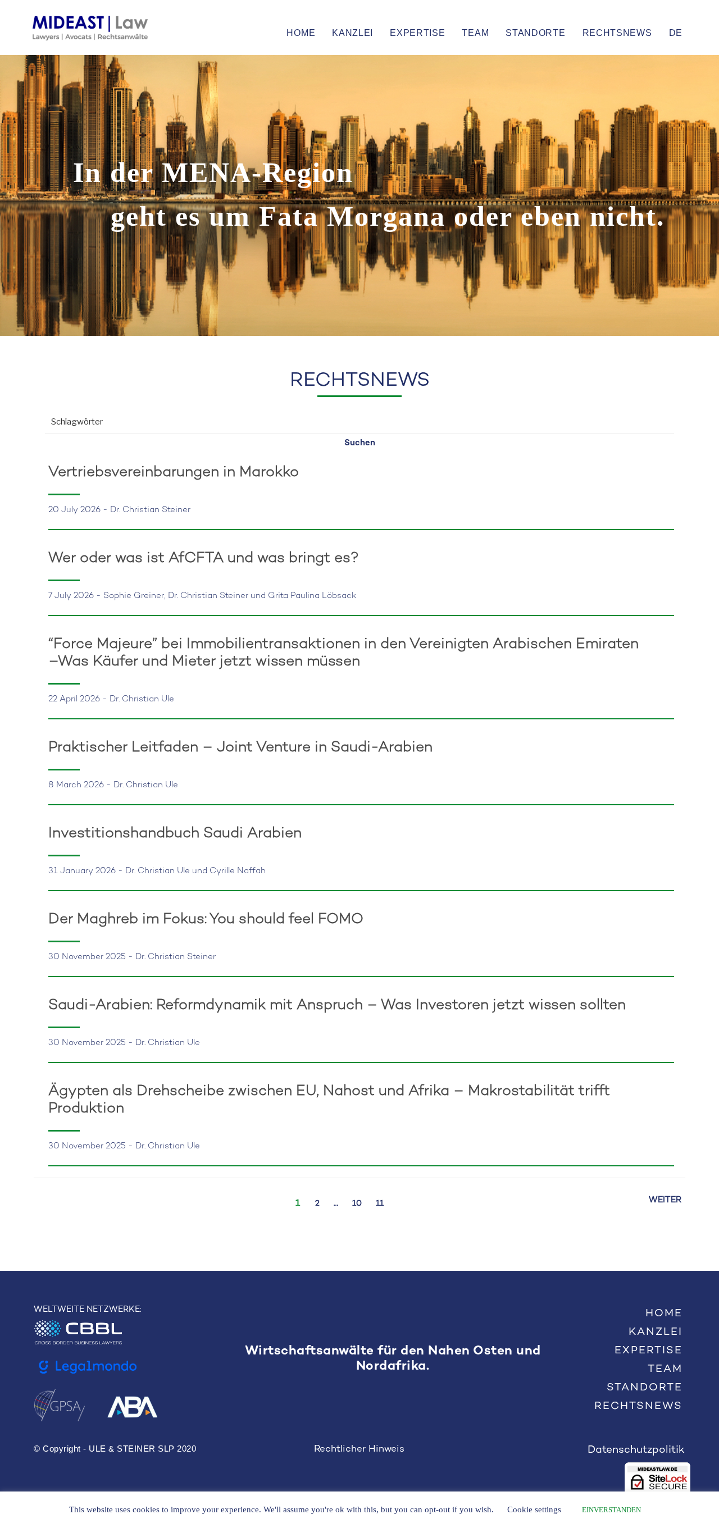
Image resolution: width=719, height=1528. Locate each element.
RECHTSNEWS (617, 33)
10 (357, 1203)
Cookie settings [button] (534, 1509)
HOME (300, 33)
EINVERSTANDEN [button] (611, 1510)
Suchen (359, 443)
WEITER (665, 1200)
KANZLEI (352, 33)
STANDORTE (535, 33)
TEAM (475, 33)
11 (380, 1203)
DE (675, 33)
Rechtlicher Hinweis (359, 1449)
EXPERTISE (417, 33)
